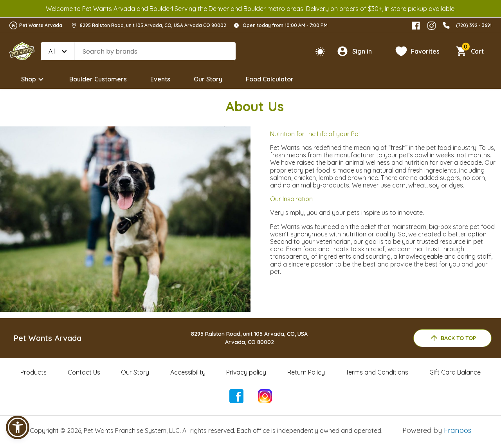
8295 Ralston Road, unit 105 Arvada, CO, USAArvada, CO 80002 (249, 338)
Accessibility (187, 372)
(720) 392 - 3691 (474, 25)
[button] (17, 427)
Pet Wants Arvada (40, 25)
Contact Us (84, 372)
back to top (458, 338)
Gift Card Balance (455, 372)
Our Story (208, 79)
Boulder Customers (98, 79)
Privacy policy (246, 372)
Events (160, 79)
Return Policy (306, 372)
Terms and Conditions (377, 372)
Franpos (457, 430)
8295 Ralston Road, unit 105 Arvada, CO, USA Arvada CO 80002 (153, 25)
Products (33, 372)
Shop (28, 79)
